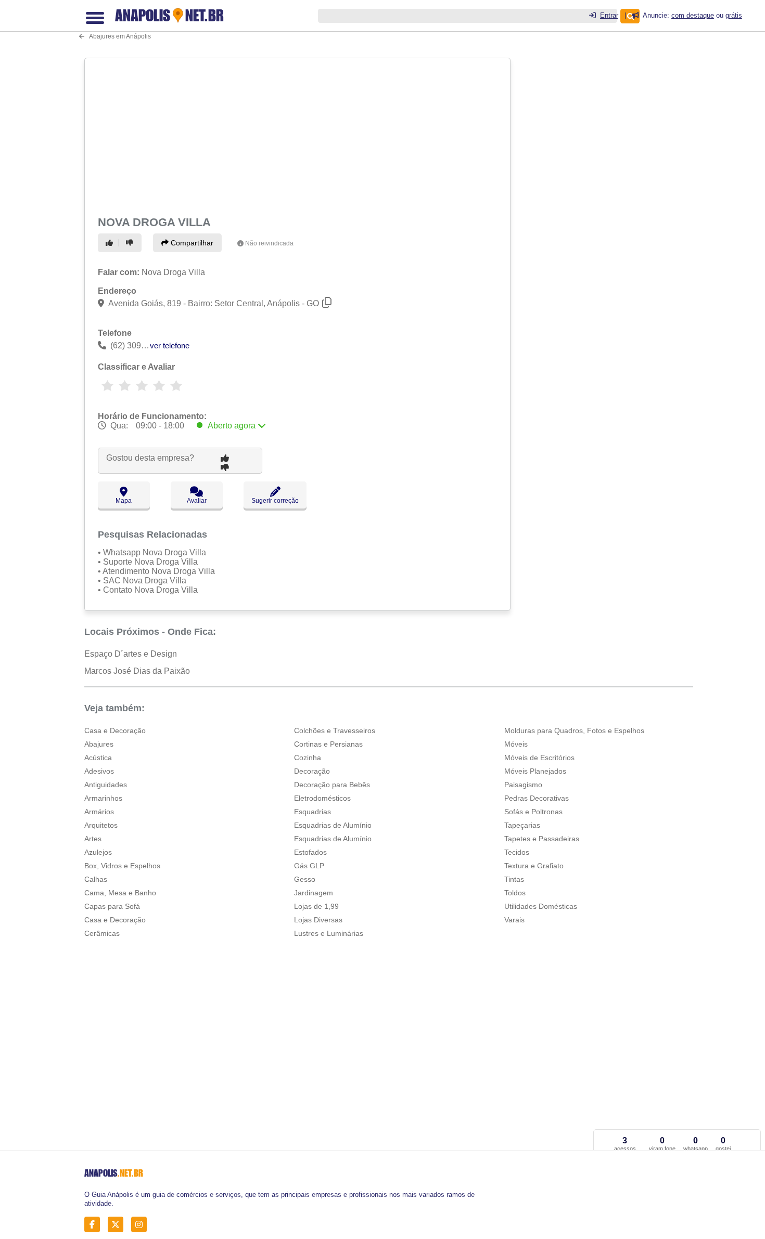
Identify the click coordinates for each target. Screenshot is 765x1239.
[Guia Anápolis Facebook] (95, 1224)
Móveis (516, 744)
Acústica (98, 757)
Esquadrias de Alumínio (333, 825)
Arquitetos (101, 825)
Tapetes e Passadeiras (541, 838)
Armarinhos (103, 798)
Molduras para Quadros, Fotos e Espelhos (574, 730)
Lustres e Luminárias (328, 933)
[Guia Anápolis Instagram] (141, 1224)
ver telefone (169, 345)
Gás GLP (309, 866)
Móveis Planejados (535, 771)
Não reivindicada (269, 243)
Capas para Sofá (112, 906)
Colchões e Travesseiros (334, 730)
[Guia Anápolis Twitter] (118, 1224)
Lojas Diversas (318, 920)
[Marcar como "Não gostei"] (131, 242)
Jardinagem (313, 893)
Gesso (304, 879)
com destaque (692, 15)
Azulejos (98, 852)
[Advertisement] (299, 135)
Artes (92, 838)
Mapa (124, 500)
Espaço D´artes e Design (130, 653)
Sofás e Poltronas (533, 811)
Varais (514, 920)
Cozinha (307, 757)
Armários (99, 811)
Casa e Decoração (115, 730)
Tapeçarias (522, 825)
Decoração (312, 771)
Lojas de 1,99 (316, 906)
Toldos (515, 893)
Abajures (98, 744)
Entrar (609, 15)
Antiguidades (105, 784)
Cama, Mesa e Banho (120, 893)
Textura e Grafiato (534, 866)
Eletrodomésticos (322, 798)
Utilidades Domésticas (540, 906)
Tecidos (516, 852)
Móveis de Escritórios (539, 757)
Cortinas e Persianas (328, 744)
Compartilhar (191, 243)
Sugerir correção (275, 500)
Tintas (514, 879)
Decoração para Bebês (332, 784)
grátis (733, 15)
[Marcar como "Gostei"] (111, 242)
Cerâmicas (102, 933)
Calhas (95, 879)
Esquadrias (312, 811)
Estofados (310, 852)
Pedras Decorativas (536, 798)
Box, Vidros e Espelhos (122, 866)
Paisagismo (523, 784)
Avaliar (197, 500)
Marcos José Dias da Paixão (137, 671)
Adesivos (99, 771)
